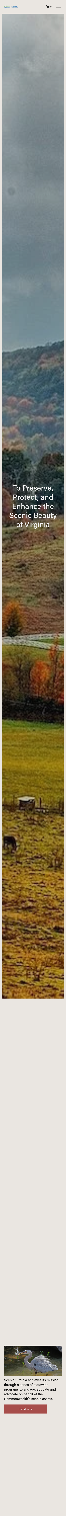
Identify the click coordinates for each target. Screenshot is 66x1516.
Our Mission (25, 1409)
